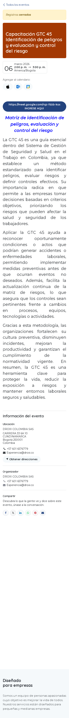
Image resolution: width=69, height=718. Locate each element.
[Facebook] (6, 513)
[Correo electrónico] (43, 513)
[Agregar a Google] (27, 86)
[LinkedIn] (20, 513)
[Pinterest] (35, 513)
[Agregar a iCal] (8, 86)
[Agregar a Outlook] (18, 86)
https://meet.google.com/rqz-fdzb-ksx (34, 106)
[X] (13, 513)
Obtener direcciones (23, 459)
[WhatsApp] (28, 513)
